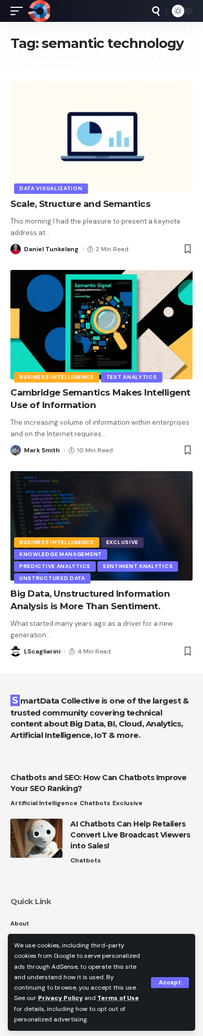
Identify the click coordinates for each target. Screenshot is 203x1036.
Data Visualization (51, 188)
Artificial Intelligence (44, 803)
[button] (170, 982)
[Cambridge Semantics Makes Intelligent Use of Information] (101, 324)
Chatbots (95, 803)
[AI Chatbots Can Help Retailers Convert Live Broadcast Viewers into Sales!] (36, 838)
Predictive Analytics (55, 566)
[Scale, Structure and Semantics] (101, 136)
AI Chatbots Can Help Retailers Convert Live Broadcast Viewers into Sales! (130, 834)
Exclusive (122, 542)
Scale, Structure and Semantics (80, 204)
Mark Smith (42, 450)
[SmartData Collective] (39, 11)
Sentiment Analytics (138, 566)
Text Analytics (131, 377)
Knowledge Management (60, 554)
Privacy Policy (60, 998)
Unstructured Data (52, 578)
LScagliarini (42, 651)
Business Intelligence (56, 377)
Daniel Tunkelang (51, 249)
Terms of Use (118, 998)
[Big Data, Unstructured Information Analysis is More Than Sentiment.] (101, 526)
